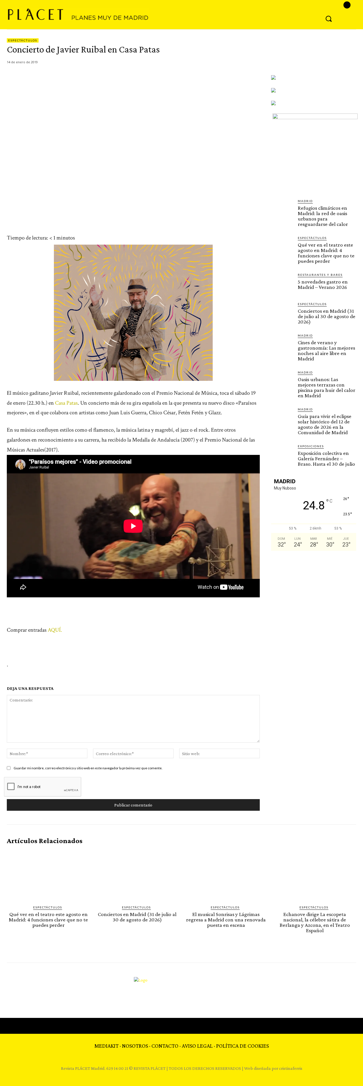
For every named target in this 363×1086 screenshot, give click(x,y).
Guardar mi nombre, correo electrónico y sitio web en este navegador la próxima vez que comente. (88, 768)
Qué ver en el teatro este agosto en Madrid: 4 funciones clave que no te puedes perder (326, 253)
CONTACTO (164, 1046)
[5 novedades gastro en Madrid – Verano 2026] (282, 283)
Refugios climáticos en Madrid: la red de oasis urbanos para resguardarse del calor (323, 216)
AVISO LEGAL (197, 1046)
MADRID (305, 201)
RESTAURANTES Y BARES (320, 274)
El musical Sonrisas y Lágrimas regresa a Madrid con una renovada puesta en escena (226, 919)
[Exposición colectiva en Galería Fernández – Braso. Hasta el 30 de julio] (282, 455)
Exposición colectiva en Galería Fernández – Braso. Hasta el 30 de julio (326, 458)
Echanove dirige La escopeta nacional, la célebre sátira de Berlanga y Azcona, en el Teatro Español (315, 922)
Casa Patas (66, 403)
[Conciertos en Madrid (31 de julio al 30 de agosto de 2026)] (282, 313)
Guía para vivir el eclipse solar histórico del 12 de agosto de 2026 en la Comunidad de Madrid (324, 424)
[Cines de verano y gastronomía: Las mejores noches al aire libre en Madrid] (282, 344)
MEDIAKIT (106, 1046)
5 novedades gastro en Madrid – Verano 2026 (323, 284)
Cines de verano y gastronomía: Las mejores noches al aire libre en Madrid (326, 350)
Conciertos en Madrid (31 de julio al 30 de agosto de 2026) (326, 316)
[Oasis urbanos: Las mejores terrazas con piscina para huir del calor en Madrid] (282, 381)
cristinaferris (290, 1068)
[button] (328, 18)
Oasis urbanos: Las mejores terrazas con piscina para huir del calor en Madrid (326, 387)
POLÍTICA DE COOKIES (242, 1046)
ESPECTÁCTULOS (22, 40)
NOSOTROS (135, 1046)
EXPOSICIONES (311, 446)
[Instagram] (347, 5)
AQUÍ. (55, 630)
